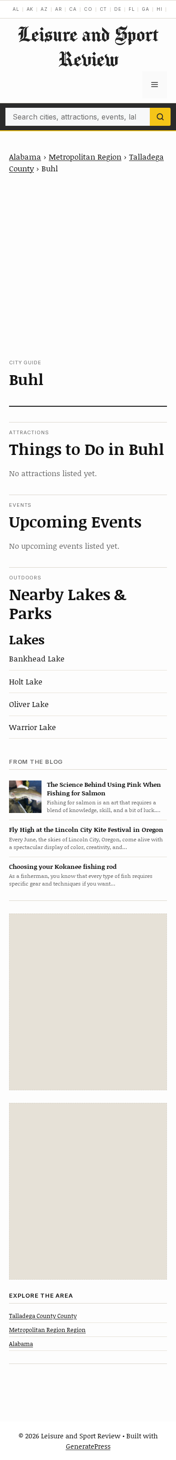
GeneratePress (88, 1446)
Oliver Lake (29, 703)
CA (73, 9)
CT (103, 9)
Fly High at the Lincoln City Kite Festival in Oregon (86, 829)
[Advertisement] (88, 266)
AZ (44, 9)
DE (117, 9)
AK (30, 9)
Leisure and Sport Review (88, 46)
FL (132, 9)
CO (88, 9)
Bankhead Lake (37, 658)
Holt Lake (25, 681)
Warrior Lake (32, 726)
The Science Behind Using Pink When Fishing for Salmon (104, 789)
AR (58, 9)
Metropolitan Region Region (47, 1330)
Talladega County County (43, 1316)
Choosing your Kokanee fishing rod (62, 866)
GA (145, 9)
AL (16, 9)
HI (159, 9)
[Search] (160, 117)
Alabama (25, 156)
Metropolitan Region (85, 156)
